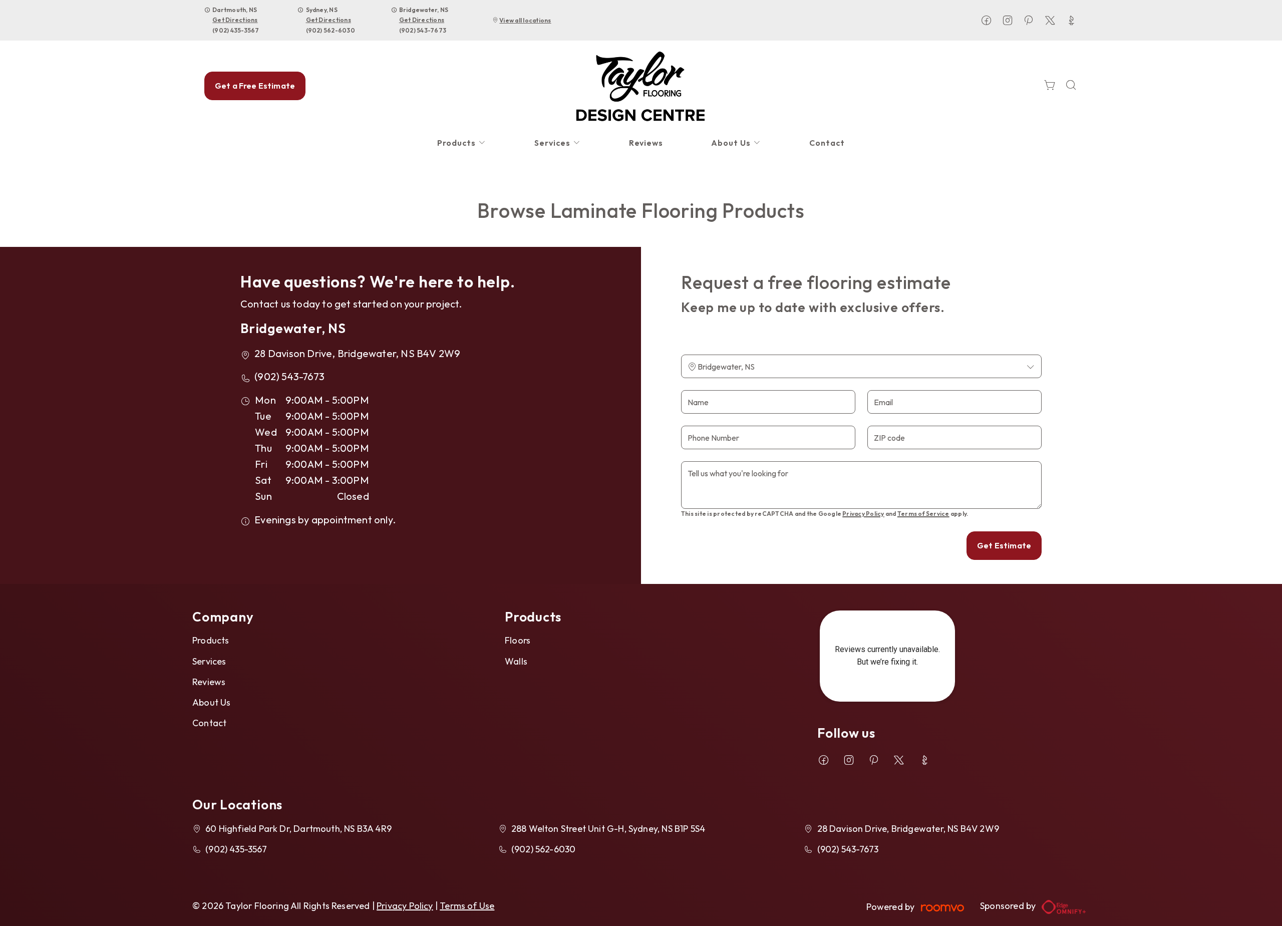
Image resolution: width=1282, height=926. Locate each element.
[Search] (1071, 86)
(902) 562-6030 (330, 30)
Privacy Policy (863, 513)
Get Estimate (1004, 545)
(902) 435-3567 (235, 30)
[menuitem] (461, 143)
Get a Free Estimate (255, 86)
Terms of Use (467, 905)
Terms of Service (923, 513)
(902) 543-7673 (422, 30)
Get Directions (234, 20)
